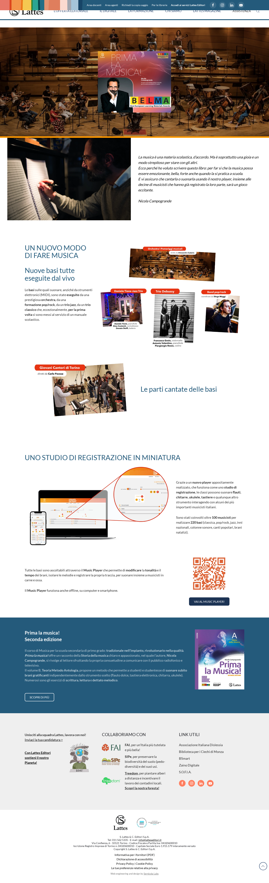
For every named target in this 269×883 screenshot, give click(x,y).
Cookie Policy (144, 863)
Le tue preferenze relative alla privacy (134, 868)
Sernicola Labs (151, 873)
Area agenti (111, 5)
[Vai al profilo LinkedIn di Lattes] (231, 5)
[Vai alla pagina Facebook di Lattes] (213, 5)
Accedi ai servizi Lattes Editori (188, 5)
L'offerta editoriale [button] (71, 11)
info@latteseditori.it (150, 839)
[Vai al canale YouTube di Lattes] (241, 5)
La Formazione (141, 11)
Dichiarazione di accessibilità (135, 859)
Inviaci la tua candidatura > (44, 740)
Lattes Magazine (207, 11)
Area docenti (94, 5)
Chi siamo (173, 11)
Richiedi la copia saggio (135, 5)
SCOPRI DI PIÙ (39, 697)
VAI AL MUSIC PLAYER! (209, 601)
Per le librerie (159, 5)
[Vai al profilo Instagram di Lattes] (222, 5)
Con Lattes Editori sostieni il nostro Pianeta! (38, 758)
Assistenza (242, 11)
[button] (258, 10)
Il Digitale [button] (108, 11)
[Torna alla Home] (26, 10)
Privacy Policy (125, 863)
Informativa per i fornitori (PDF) (135, 854)
